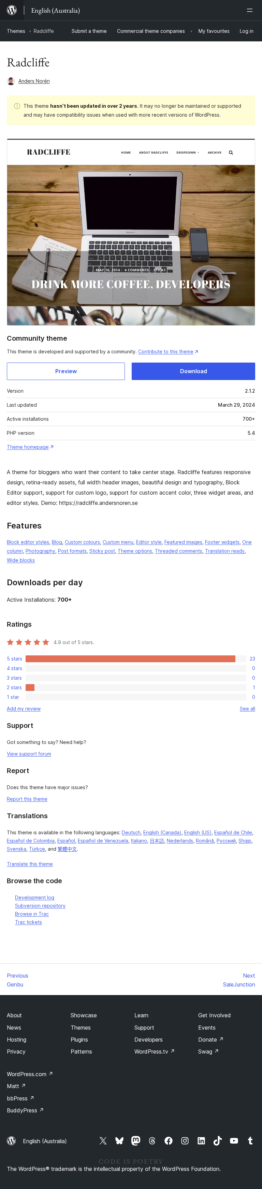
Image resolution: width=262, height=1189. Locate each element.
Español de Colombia (31, 841)
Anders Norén (34, 81)
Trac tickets (28, 922)
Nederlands (180, 841)
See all (247, 708)
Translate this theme (30, 864)
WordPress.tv (154, 1051)
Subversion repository (40, 906)
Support (144, 1027)
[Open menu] (251, 10)
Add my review (24, 708)
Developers (148, 1039)
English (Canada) (162, 832)
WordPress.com (30, 1074)
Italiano (139, 841)
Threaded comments (178, 551)
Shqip (244, 841)
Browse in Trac (32, 914)
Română (205, 841)
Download (193, 371)
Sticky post (102, 551)
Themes (16, 31)
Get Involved (214, 1015)
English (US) (198, 832)
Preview (66, 371)
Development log (34, 897)
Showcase (84, 1015)
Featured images (183, 542)
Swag (208, 1051)
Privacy (16, 1051)
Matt (16, 1086)
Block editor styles (28, 542)
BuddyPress (25, 1110)
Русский (226, 841)
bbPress (20, 1098)
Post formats (72, 551)
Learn (141, 1015)
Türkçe (37, 849)
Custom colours (82, 542)
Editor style (149, 542)
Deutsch (131, 832)
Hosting (16, 1039)
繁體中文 (67, 849)
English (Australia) (45, 1141)
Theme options (135, 551)
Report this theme (27, 799)
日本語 (157, 841)
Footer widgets (222, 542)
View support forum (29, 754)
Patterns (81, 1051)
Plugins (79, 1039)
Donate (211, 1039)
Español (66, 841)
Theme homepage (28, 447)
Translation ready (225, 551)
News (14, 1027)
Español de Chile (233, 832)
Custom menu (118, 542)
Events (207, 1027)
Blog (57, 542)
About (14, 1015)
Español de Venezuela (103, 841)
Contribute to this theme (165, 351)
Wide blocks (21, 560)
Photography (40, 551)
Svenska (16, 849)
